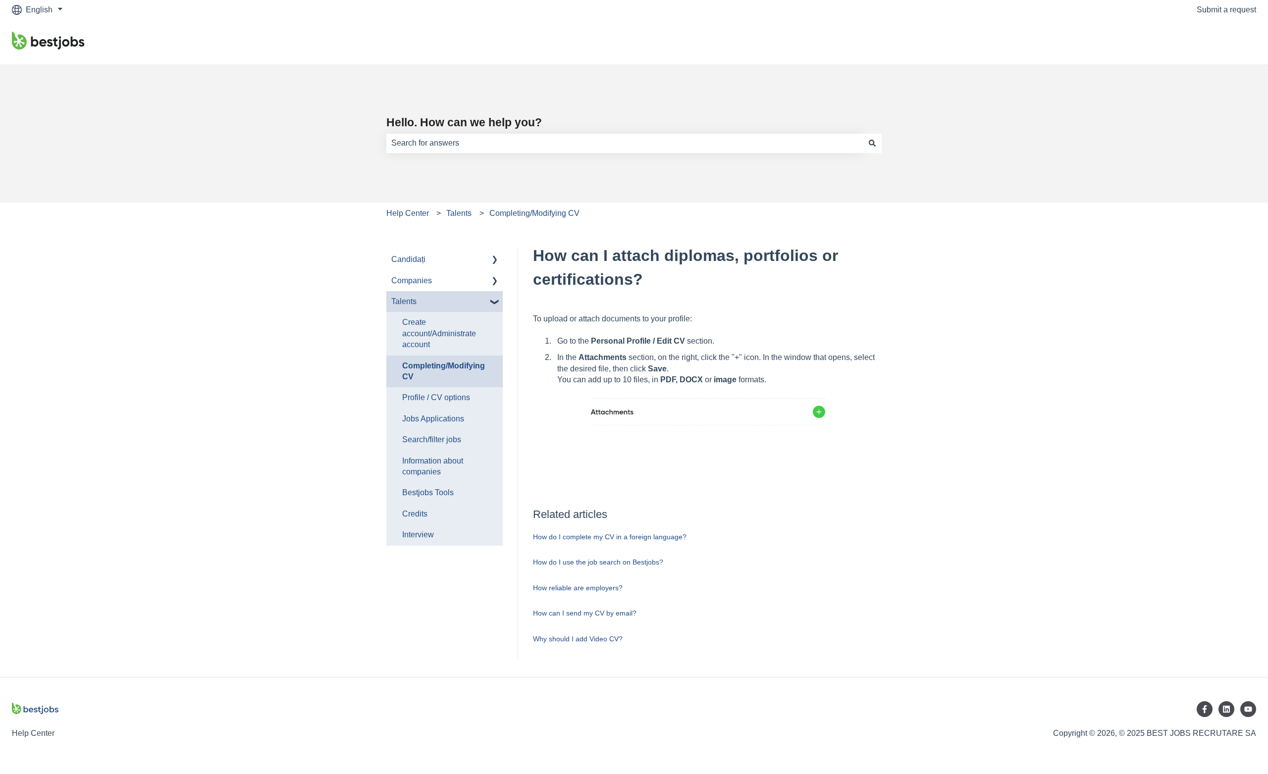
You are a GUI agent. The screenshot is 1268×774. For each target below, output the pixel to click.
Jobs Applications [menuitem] (433, 418)
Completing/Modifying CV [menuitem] (443, 371)
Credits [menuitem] (414, 514)
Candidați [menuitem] (408, 259)
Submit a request (1226, 9)
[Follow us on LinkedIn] (1226, 709)
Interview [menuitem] (418, 534)
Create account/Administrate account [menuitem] (439, 333)
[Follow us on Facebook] (1205, 709)
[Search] (872, 143)
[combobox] (624, 143)
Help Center (407, 213)
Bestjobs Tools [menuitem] (428, 492)
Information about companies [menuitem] (432, 466)
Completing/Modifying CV (534, 213)
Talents (459, 213)
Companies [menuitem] (411, 280)
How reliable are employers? (578, 588)
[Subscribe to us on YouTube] (1248, 709)
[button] (495, 260)
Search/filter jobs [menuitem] (431, 439)
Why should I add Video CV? (578, 639)
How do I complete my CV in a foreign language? (610, 537)
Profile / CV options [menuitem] (436, 397)
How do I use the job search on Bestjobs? (598, 562)
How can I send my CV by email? (584, 613)
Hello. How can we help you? (464, 122)
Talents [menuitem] (404, 301)
